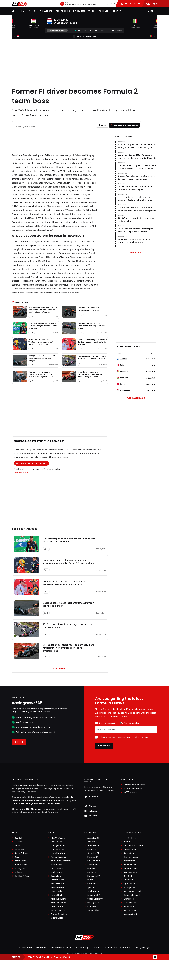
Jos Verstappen (131, 872)
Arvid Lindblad (57, 887)
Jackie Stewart (130, 864)
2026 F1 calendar (34, 809)
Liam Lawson (57, 906)
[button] (33, 24)
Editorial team (25, 947)
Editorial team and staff (135, 785)
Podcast (103, 11)
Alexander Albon (58, 902)
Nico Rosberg (130, 838)
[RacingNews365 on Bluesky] (134, 4)
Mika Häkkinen (130, 868)
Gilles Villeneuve (131, 857)
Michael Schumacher (133, 845)
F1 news (33, 11)
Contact (97, 947)
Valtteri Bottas (57, 883)
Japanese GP (93, 845)
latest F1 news (27, 785)
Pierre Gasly (56, 891)
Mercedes (19, 849)
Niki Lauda (128, 880)
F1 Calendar (46, 11)
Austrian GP (92, 864)
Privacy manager (142, 947)
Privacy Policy (82, 947)
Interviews (79, 11)
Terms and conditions (61, 947)
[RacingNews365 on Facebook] (126, 4)
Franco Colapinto (59, 914)
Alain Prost (128, 842)
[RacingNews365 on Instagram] (122, 4)
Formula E (117, 11)
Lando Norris (18, 803)
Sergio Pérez (56, 876)
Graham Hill (129, 899)
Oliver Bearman (58, 910)
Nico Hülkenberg (58, 899)
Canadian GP (93, 853)
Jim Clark (128, 876)
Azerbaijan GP (93, 891)
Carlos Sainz (56, 872)
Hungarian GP (93, 876)
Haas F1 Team (21, 864)
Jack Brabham (130, 906)
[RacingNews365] (20, 4)
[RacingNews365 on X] (130, 4)
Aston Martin (20, 861)
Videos (92, 11)
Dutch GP (91, 880)
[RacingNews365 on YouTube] (139, 4)
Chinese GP (92, 842)
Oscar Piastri (57, 868)
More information (86, 36)
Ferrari (17, 845)
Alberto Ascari (130, 849)
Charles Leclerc (53, 803)
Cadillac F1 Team (22, 876)
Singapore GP (93, 895)
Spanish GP (92, 887)
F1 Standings (63, 11)
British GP (91, 868)
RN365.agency (130, 792)
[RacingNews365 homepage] (13, 11)
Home (22, 11)
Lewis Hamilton (58, 853)
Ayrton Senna (130, 853)
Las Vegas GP (93, 902)
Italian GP (91, 883)
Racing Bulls (20, 868)
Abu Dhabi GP (93, 910)
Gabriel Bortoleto (59, 918)
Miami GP (91, 849)
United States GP (95, 899)
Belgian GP (92, 872)
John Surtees (130, 910)
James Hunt (129, 861)
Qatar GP (91, 906)
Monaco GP (92, 857)
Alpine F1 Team (21, 853)
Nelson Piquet (130, 902)
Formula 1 (31, 163)
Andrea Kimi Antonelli (61, 861)
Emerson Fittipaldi (132, 895)
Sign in (19, 742)
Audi (17, 857)
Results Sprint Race (56, 30)
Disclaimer (41, 947)
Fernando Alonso (51, 800)
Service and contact (133, 789)
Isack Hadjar (56, 864)
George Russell (33, 803)
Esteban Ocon (57, 880)
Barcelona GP (93, 861)
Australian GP (93, 838)
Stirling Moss (129, 887)
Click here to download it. (24, 472)
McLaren (19, 842)
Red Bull (18, 838)
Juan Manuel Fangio (133, 891)
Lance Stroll (56, 895)
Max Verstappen (30, 800)
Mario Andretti (130, 914)
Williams (18, 872)
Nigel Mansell (129, 883)
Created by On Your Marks (117, 947)
